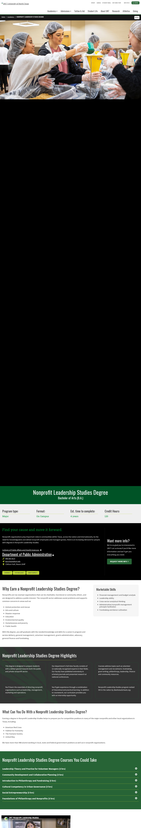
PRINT (137, 17)
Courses (6, 573)
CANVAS (99, 3)
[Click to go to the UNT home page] (15, 7)
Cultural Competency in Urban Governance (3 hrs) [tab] (27, 786)
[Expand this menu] (129, 3)
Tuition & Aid (19, 573)
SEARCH (136, 3)
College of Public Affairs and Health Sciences (20, 550)
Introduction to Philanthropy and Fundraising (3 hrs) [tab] (29, 780)
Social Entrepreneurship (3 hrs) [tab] (18, 792)
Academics (51, 11)
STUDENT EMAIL (106, 3)
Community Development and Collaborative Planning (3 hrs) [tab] (32, 774)
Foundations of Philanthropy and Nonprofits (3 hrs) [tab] (28, 798)
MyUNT (93, 3)
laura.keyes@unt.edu (12, 561)
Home (3, 17)
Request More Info (118, 561)
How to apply (32, 573)
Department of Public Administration (27, 554)
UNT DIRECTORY (116, 3)
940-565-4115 (10, 558)
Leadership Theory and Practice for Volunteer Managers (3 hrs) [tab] (34, 768)
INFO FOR (126, 3)
